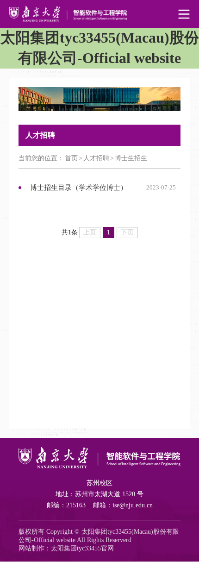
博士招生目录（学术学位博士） (78, 187)
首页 (71, 158)
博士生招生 (131, 158)
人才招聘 (96, 158)
